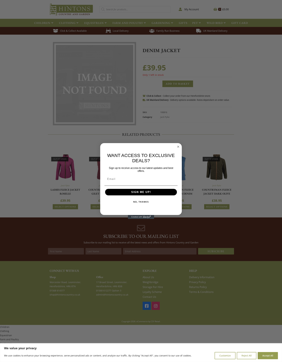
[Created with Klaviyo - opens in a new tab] (141, 217)
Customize (225, 355)
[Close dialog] (178, 147)
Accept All (267, 355)
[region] (141, 352)
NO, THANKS (141, 202)
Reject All (247, 355)
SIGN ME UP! (141, 192)
